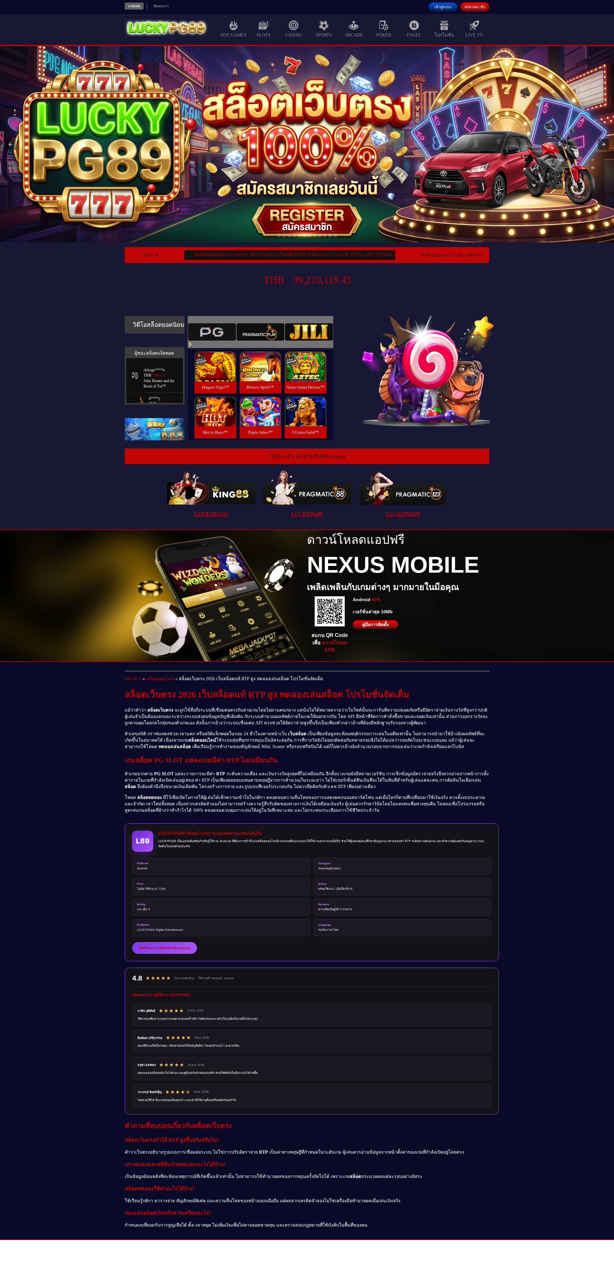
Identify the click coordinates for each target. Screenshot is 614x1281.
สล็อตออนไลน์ (160, 678)
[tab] (212, 332)
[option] (278, 235)
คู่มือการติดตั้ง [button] (375, 624)
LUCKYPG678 (403, 514)
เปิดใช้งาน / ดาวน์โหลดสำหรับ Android (164, 948)
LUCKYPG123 (211, 514)
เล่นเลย (215, 373)
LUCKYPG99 (306, 514)
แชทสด (134, 6)
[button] (10, 144)
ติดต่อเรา (161, 6)
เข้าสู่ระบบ (443, 7)
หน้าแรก (133, 678)
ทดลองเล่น (215, 358)
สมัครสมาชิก (474, 7)
